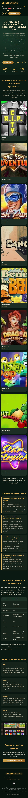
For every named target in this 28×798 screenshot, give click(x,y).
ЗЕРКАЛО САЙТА (20, 62)
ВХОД (4, 13)
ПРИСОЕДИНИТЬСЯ (14, 13)
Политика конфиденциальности (17, 777)
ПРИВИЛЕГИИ (21, 6)
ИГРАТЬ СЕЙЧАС (8, 62)
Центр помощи (7, 777)
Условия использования (11, 779)
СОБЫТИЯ (5, 10)
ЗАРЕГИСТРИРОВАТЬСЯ (14, 760)
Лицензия (19, 779)
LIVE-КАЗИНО (20, 8)
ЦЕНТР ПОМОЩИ (6, 6)
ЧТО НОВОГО (6, 8)
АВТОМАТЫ (13, 8)
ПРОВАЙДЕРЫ (13, 6)
